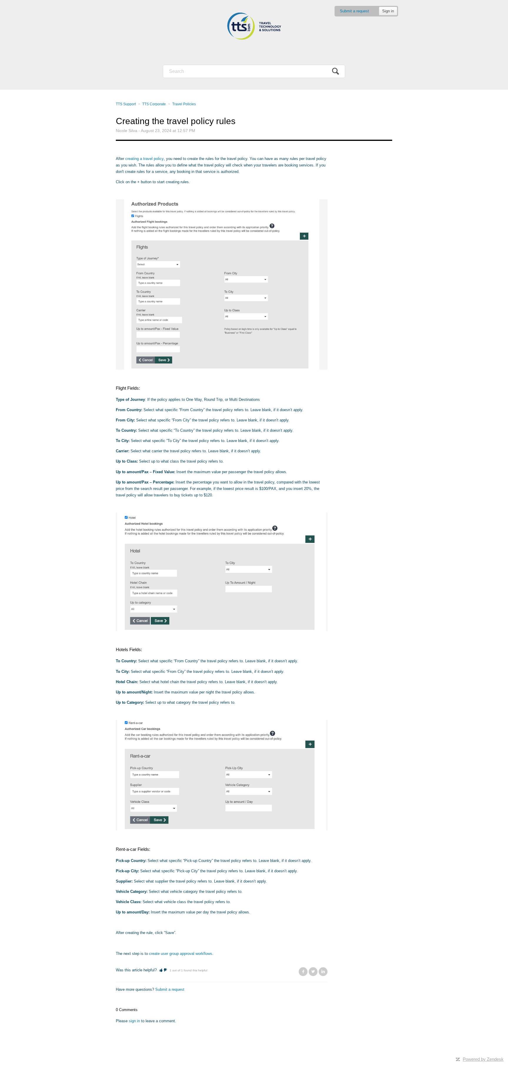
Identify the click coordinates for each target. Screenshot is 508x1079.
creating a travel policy (144, 158)
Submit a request (354, 11)
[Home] (254, 26)
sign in (134, 1021)
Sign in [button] (388, 11)
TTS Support (126, 104)
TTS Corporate (154, 104)
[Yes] (161, 970)
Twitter (313, 971)
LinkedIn (323, 971)
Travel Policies (184, 104)
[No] (165, 970)
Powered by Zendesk (483, 1059)
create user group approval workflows (180, 953)
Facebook (303, 971)
